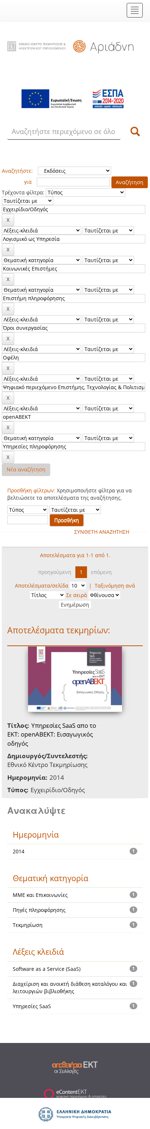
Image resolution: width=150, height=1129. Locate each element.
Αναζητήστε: (17, 170)
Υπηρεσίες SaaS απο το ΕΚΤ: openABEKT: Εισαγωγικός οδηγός (51, 734)
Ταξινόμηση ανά (115, 585)
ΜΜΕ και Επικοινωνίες (40, 894)
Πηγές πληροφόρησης (39, 909)
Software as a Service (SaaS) (46, 968)
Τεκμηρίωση (28, 924)
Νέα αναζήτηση (26, 469)
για (28, 181)
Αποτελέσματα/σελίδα (41, 585)
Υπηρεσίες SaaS (32, 1006)
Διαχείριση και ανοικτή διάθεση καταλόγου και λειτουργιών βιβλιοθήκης (70, 987)
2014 (18, 851)
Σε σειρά (76, 595)
